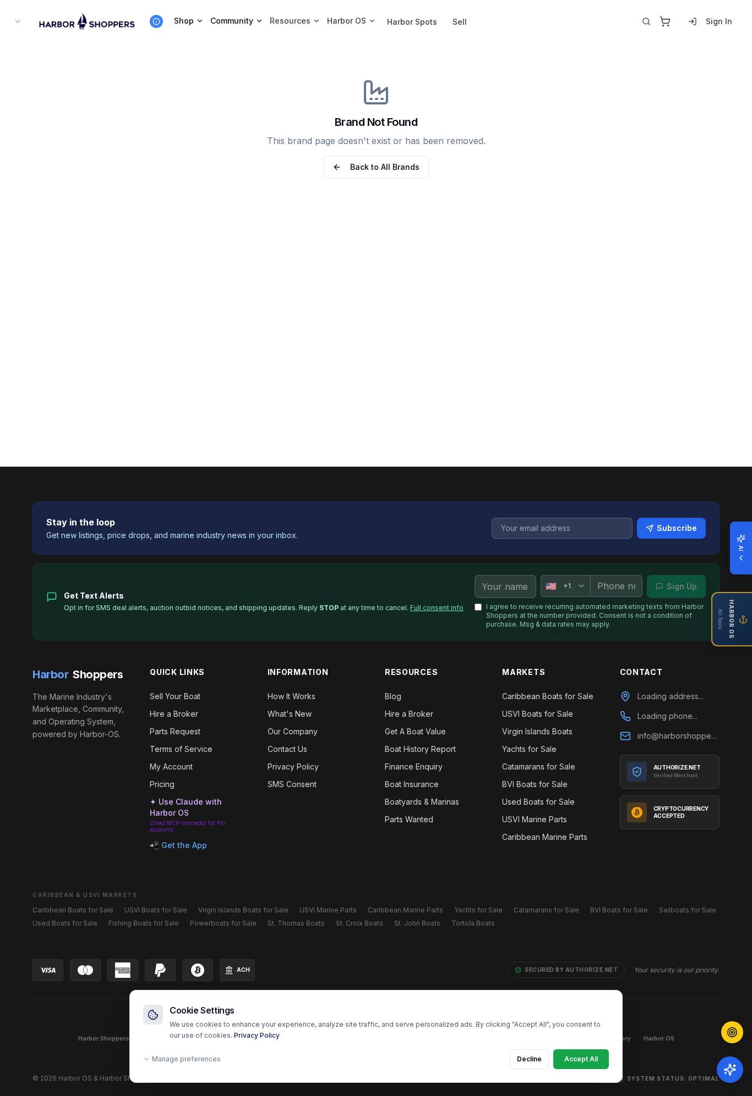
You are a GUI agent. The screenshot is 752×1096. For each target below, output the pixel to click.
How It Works (291, 696)
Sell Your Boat (175, 696)
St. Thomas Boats (296, 923)
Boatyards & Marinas (422, 801)
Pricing (162, 784)
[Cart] (665, 21)
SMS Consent (292, 784)
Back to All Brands (384, 166)
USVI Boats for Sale (537, 713)
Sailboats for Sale (687, 910)
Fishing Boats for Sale (143, 923)
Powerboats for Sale (223, 923)
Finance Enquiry (414, 766)
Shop (184, 20)
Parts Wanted (409, 819)
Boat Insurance (412, 784)
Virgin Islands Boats (537, 731)
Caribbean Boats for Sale (547, 696)
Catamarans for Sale (538, 766)
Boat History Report (420, 749)
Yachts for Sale (529, 749)
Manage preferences (186, 1059)
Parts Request (175, 731)
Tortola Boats (473, 923)
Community (231, 20)
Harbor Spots (412, 21)
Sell (460, 21)
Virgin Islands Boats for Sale (243, 910)
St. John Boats (417, 923)
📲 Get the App (178, 845)
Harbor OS (346, 20)
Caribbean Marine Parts (544, 837)
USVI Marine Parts (534, 819)
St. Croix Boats (359, 923)
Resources (290, 20)
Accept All (581, 1059)
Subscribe (677, 528)
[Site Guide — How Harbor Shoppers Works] (156, 21)
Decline (529, 1059)
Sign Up (682, 586)
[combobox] (565, 586)
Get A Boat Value (415, 731)
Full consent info (437, 608)
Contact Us (287, 749)
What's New (290, 713)
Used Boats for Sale (538, 801)
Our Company (293, 731)
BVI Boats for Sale (535, 784)
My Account (171, 766)
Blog (393, 696)
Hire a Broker (174, 713)
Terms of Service (181, 749)
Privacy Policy (257, 1035)
